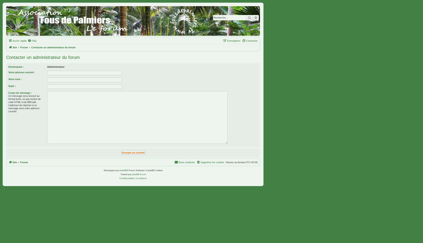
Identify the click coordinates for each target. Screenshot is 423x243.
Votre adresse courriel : (21, 72)
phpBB (122, 170)
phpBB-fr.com (139, 174)
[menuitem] (32, 40)
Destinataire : (16, 66)
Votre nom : (15, 79)
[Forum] (133, 21)
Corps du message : (20, 93)
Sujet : (12, 86)
